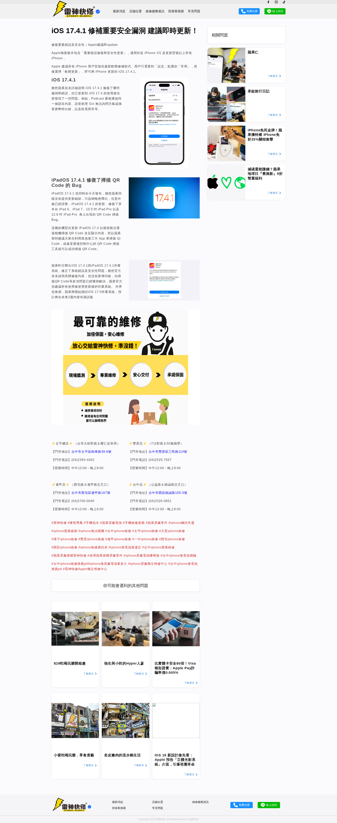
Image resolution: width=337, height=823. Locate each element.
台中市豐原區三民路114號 (168, 451)
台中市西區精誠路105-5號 (168, 492)
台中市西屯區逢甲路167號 (90, 492)
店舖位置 (135, 11)
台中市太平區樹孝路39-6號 (91, 451)
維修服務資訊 (155, 11)
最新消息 (119, 11)
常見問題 (194, 11)
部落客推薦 (176, 11)
